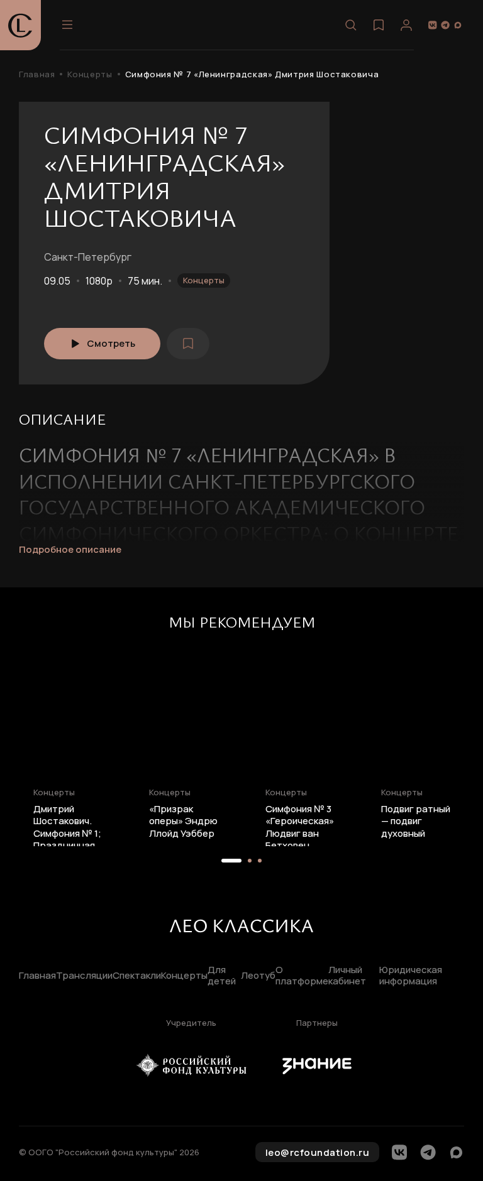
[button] (231, 861)
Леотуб (258, 976)
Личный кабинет (347, 976)
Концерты (89, 74)
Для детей (222, 976)
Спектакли (137, 976)
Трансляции (84, 976)
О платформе (301, 976)
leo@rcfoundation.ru (317, 1152)
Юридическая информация (410, 976)
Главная (37, 74)
